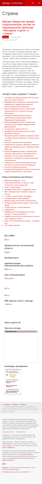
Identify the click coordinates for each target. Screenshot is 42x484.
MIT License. (15, 469)
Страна (23, 404)
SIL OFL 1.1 (27, 472)
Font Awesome (6, 472)
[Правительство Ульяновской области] (7, 252)
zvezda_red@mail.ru (8, 447)
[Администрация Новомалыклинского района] (8, 269)
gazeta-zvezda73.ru (27, 454)
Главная (7, 404)
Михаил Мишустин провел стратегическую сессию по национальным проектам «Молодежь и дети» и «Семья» (18, 27)
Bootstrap (5, 467)
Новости (15, 404)
